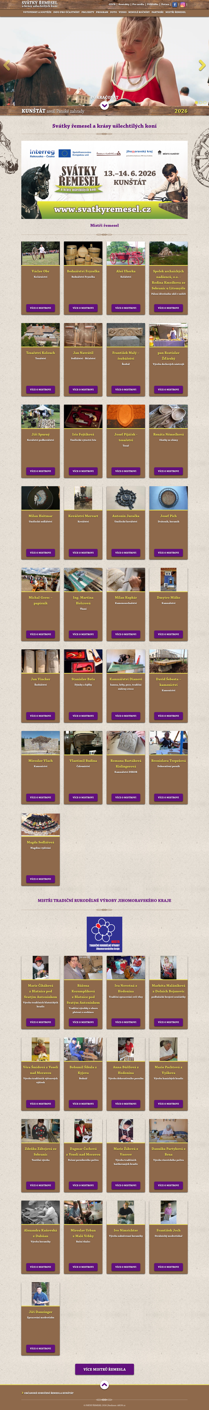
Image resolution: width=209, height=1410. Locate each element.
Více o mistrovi (40, 308)
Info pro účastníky (66, 12)
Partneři (158, 12)
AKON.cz (121, 1405)
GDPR (112, 4)
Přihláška (152, 4)
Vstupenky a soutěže (37, 12)
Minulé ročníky (139, 12)
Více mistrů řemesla (104, 1369)
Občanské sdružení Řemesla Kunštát (49, 1393)
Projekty (87, 12)
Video (123, 12)
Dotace (165, 4)
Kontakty (123, 4)
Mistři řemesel (175, 12)
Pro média (138, 4)
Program (102, 12)
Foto (113, 12)
